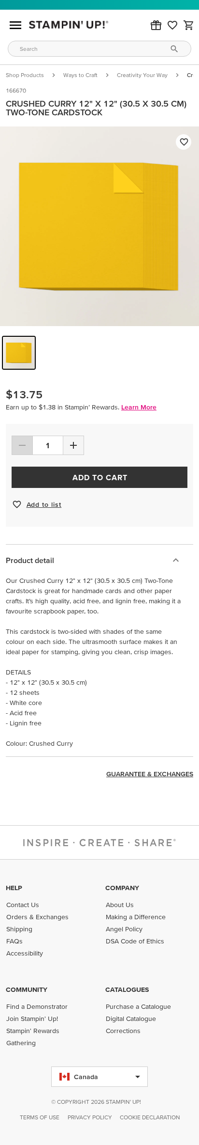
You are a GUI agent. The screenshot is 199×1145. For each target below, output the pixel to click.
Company (122, 888)
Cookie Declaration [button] (150, 1117)
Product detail (30, 560)
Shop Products (25, 75)
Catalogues (127, 989)
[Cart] (189, 25)
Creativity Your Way (142, 75)
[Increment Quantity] (73, 445)
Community (26, 989)
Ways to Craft (80, 75)
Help (14, 888)
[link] (172, 25)
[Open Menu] (15, 25)
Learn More (138, 407)
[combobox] (99, 49)
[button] (156, 25)
